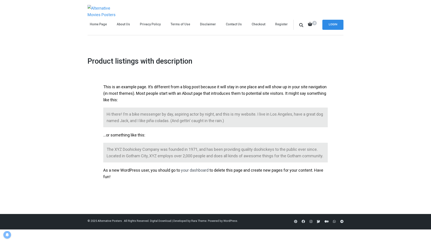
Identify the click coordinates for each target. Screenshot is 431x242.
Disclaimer (208, 24)
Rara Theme (199, 221)
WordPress (230, 221)
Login (333, 24)
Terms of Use (180, 24)
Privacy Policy (150, 24)
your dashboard (195, 170)
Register (281, 24)
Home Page (98, 24)
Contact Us (234, 24)
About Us (123, 24)
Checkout (258, 24)
